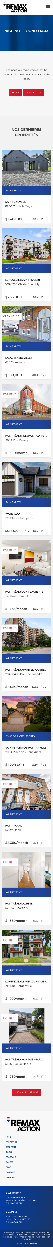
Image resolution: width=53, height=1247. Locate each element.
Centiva (32, 1243)
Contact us (33, 93)
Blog (8, 1167)
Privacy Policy (20, 1237)
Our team (11, 1147)
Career (9, 1162)
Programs (11, 1157)
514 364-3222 (17, 1222)
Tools (9, 1152)
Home (15, 93)
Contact (10, 1172)
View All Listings (26, 1093)
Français (10, 1177)
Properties (11, 1142)
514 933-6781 (16, 1203)
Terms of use (34, 1237)
